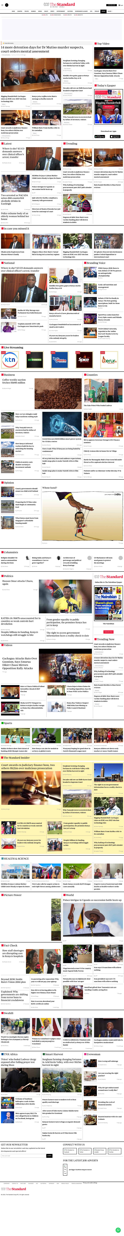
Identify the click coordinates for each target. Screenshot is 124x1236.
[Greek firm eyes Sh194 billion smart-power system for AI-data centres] (62, 424)
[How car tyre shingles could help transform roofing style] (7, 417)
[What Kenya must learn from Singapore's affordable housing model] (7, 522)
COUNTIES (19, 11)
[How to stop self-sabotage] (90, 1063)
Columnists (11, 552)
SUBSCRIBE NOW (111, 5)
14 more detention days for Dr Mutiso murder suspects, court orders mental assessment (108, 660)
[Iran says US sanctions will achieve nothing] (108, 954)
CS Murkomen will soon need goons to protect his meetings (103, 560)
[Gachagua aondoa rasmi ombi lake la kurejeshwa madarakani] (108, 1028)
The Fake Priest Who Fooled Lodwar (98, 405)
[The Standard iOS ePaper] (115, 136)
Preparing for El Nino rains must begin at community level (25, 504)
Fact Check (10, 945)
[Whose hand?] (82, 515)
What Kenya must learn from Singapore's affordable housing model (26, 520)
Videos (8, 645)
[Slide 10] (44, 938)
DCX (37, 1183)
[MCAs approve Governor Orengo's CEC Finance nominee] (103, 425)
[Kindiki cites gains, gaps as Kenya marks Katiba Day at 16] (65, 276)
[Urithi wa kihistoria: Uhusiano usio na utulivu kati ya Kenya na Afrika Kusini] (77, 1028)
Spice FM (68, 15)
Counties (92, 374)
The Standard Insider (17, 757)
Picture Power (13, 895)
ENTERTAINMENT (61, 11)
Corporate (6, 1183)
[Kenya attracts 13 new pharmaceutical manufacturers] (65, 303)
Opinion (9, 482)
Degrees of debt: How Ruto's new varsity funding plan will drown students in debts (106, 698)
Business (9, 374)
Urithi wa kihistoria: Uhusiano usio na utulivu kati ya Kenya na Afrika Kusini (76, 1042)
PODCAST (97, 11)
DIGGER (110, 11)
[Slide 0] (14, 938)
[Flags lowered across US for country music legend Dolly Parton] (77, 954)
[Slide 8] (38, 938)
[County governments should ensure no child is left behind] (7, 491)
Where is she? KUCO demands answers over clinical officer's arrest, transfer (22, 269)
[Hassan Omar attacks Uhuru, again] (65, 597)
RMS (58, 1183)
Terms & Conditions (76, 1183)
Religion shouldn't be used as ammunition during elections (9, 560)
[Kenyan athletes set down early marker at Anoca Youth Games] (108, 736)
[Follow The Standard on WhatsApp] (118, 1230)
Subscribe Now (108, 106)
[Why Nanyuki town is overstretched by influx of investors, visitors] (77, 107)
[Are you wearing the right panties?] (90, 1076)
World (70, 895)
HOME (13, 11)
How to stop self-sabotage (108, 1061)
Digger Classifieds (76, 1169)
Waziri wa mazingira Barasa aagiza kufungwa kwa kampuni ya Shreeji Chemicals (15, 1039)
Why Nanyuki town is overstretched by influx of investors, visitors (25, 430)
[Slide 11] (47, 938)
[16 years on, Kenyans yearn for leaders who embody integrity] (8, 843)
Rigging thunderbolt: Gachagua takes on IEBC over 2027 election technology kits (13, 98)
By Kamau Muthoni (16, 55)
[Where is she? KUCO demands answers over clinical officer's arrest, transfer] (43, 159)
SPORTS (52, 11)
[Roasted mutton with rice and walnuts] (90, 1120)
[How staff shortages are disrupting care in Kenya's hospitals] (43, 962)
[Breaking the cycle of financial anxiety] (90, 1105)
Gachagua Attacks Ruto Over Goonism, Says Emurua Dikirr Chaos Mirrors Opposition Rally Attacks (108, 73)
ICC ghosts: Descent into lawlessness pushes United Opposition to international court (108, 254)
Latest (8, 143)
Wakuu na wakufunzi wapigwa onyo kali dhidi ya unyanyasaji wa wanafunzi (46, 1041)
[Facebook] (71, 1151)
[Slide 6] (32, 938)
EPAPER (103, 11)
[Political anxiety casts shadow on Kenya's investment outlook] (7, 466)
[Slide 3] (23, 938)
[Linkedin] (100, 1151)
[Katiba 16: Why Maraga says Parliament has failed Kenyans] (8, 313)
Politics (8, 576)
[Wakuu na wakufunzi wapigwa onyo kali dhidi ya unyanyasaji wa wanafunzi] (46, 1027)
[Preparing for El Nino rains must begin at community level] (7, 506)
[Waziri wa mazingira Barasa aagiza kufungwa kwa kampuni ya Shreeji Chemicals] (15, 1026)
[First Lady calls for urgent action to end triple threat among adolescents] (46, 871)
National (9, 262)
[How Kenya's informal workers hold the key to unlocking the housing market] (7, 449)
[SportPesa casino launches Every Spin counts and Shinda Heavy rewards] (90, 318)
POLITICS (27, 11)
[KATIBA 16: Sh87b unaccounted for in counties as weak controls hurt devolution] (8, 827)
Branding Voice (96, 262)
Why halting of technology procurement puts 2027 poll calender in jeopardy (108, 673)
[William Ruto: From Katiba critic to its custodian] (46, 117)
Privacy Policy (65, 1183)
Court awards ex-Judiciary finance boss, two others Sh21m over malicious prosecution (14, 130)
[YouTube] (115, 1151)
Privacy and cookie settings (90, 1183)
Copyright (51, 1183)
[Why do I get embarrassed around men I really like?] (90, 1091)
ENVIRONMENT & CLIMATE (81, 11)
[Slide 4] (26, 938)
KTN (91, 11)
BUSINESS (33, 11)
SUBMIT (49, 1156)
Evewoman (93, 1054)
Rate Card (23, 1183)
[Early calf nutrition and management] (90, 288)
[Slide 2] (20, 938)
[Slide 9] (41, 938)
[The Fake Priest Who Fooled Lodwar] (103, 391)
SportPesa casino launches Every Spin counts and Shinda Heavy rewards (110, 317)
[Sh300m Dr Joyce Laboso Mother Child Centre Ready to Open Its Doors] (15, 871)
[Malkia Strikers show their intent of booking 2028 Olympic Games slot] (15, 736)
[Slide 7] (35, 938)
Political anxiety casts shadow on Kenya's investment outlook (24, 464)
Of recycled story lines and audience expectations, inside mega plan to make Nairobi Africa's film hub (61, 460)
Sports (8, 723)
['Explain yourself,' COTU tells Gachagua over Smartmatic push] (8, 327)
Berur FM (79, 15)
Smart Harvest (54, 1054)
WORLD (40, 11)
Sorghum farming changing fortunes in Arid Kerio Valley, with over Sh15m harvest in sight (76, 63)
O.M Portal (43, 1183)
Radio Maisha (56, 15)
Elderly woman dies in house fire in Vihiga (100, 451)
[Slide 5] (29, 938)
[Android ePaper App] (99, 136)
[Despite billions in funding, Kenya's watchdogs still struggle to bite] (54, 844)
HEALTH (46, 11)
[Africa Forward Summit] (31, 920)
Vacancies (30, 1183)
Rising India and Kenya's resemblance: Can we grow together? (41, 560)
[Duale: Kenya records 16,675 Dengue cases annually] (77, 871)
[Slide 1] (17, 938)
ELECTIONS (70, 11)
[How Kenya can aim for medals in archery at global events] (46, 736)
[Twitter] (86, 1151)
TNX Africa (11, 1054)
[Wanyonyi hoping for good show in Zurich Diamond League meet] (77, 736)
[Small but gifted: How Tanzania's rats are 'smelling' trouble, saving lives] (73, 993)
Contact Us (15, 1183)
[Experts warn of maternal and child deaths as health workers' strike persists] (108, 871)
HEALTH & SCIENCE (16, 858)
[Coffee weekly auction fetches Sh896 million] (58, 394)
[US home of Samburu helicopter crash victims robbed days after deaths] (7, 1103)
